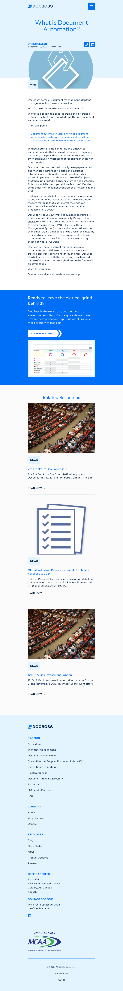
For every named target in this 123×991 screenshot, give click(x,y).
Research (33, 863)
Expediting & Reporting (42, 766)
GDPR (61, 980)
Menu (91, 6)
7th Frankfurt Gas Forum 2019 (48, 469)
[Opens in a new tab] (92, 45)
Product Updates (38, 857)
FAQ (30, 795)
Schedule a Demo (42, 333)
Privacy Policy (62, 973)
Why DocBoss (36, 818)
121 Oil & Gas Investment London (50, 675)
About (31, 812)
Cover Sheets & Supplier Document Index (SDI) (56, 761)
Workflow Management (42, 749)
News (31, 851)
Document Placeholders (42, 755)
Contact (33, 823)
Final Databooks (37, 772)
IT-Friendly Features (40, 790)
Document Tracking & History (45, 778)
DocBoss (40, 6)
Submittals (34, 784)
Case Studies (35, 846)
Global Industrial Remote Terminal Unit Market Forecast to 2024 (59, 572)
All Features (35, 743)
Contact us (34, 274)
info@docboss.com (39, 908)
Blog (30, 840)
